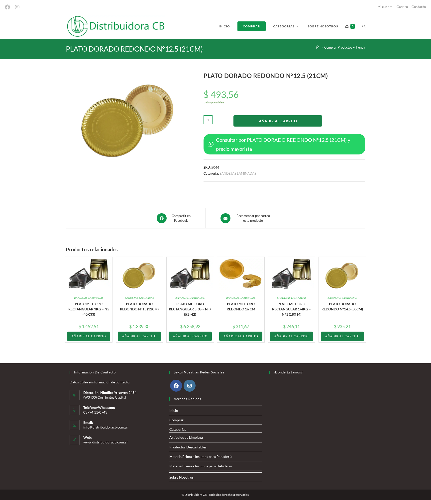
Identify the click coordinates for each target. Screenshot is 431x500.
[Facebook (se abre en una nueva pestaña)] (8, 7)
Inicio (173, 410)
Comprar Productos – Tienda (344, 47)
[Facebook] (176, 386)
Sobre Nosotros (181, 477)
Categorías (177, 429)
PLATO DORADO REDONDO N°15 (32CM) (139, 306)
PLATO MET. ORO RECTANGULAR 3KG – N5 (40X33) (88, 309)
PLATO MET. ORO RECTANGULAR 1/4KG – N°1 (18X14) (291, 309)
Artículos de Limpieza (186, 437)
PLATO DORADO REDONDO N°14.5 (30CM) (342, 306)
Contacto (419, 7)
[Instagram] (190, 386)
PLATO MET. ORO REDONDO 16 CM (241, 306)
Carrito (402, 7)
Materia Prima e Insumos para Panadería (200, 456)
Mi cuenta (385, 7)
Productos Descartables (188, 447)
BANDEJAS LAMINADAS (237, 173)
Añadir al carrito (278, 121)
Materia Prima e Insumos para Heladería (200, 466)
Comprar (176, 420)
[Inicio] (317, 47)
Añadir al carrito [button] (88, 336)
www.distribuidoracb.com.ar (105, 442)
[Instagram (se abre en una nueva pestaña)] (17, 7)
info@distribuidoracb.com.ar (105, 427)
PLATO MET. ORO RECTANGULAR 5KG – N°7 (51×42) (190, 309)
